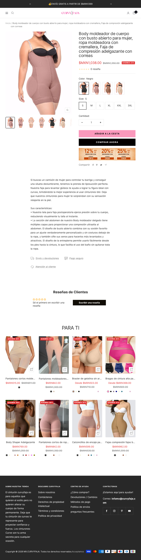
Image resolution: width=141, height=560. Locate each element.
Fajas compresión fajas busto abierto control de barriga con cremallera (120, 442)
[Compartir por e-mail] (106, 165)
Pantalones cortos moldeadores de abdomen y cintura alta (21, 378)
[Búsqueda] (12, 13)
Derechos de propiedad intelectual (51, 504)
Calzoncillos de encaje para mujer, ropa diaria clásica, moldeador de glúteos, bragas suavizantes (87, 442)
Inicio (8, 23)
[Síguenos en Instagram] (114, 511)
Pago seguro (76, 258)
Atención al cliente (46, 266)
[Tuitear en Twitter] (101, 165)
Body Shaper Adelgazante (20, 442)
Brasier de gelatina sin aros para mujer (87, 378)
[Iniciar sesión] (128, 13)
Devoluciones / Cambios (84, 497)
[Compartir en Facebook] (93, 165)
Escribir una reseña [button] (89, 302)
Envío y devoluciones (47, 258)
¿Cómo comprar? (80, 492)
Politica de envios (80, 507)
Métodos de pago (80, 502)
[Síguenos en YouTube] (129, 511)
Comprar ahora (107, 142)
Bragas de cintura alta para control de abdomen (120, 378)
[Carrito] (134, 13)
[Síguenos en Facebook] (106, 511)
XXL (119, 105)
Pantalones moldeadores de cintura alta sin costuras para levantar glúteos (54, 378)
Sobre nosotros (46, 492)
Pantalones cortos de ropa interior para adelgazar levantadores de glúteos (54, 442)
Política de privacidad (50, 515)
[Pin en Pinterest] (96, 165)
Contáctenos (45, 497)
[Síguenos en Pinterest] (122, 511)
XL (109, 105)
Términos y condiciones (51, 511)
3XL (130, 105)
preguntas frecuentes (82, 511)
